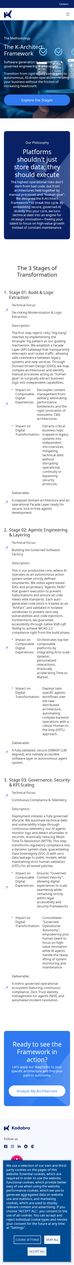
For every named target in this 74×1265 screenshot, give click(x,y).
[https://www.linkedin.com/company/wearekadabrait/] (19, 1146)
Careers (63, 4)
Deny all (52, 1240)
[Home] (8, 14)
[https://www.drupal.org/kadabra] (26, 1146)
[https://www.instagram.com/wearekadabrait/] (12, 1146)
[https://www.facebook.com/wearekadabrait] (5, 1146)
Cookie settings (27, 1240)
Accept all (37, 1251)
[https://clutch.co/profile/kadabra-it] (32, 1146)
